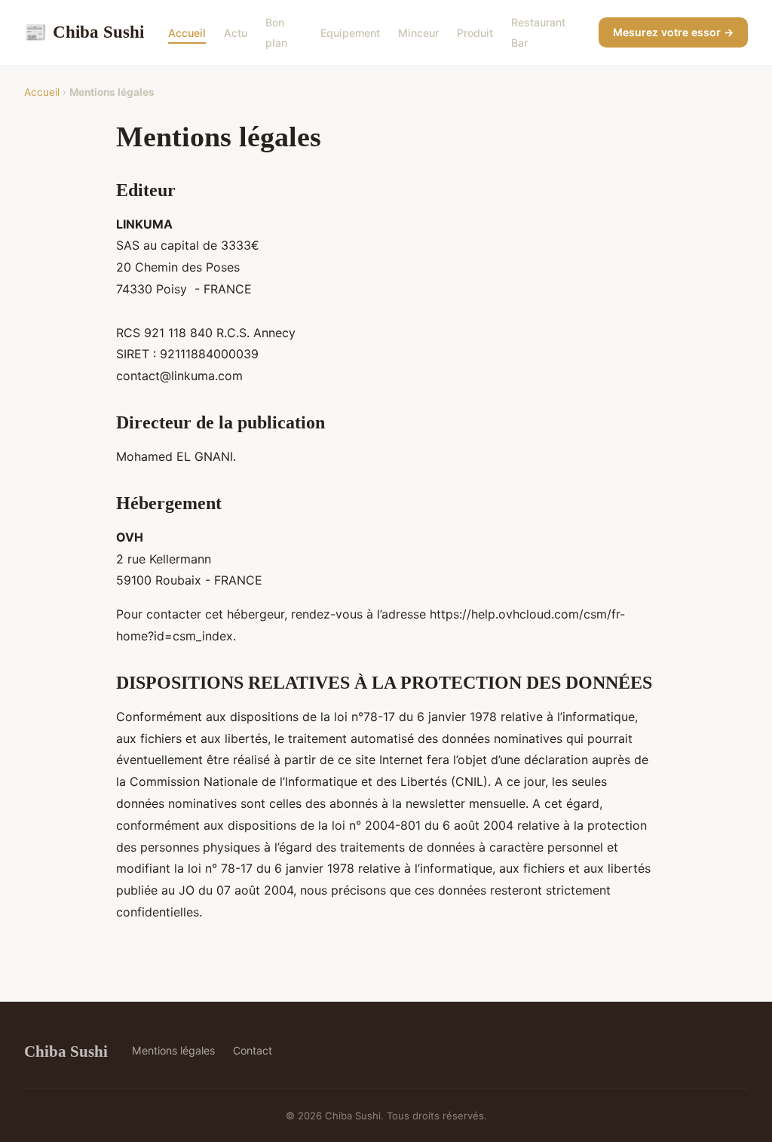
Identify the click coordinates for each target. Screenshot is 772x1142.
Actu (235, 32)
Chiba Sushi (84, 31)
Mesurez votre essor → (673, 32)
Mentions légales (173, 1050)
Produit (475, 32)
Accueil (187, 32)
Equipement (350, 32)
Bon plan (276, 32)
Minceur (418, 32)
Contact (252, 1050)
